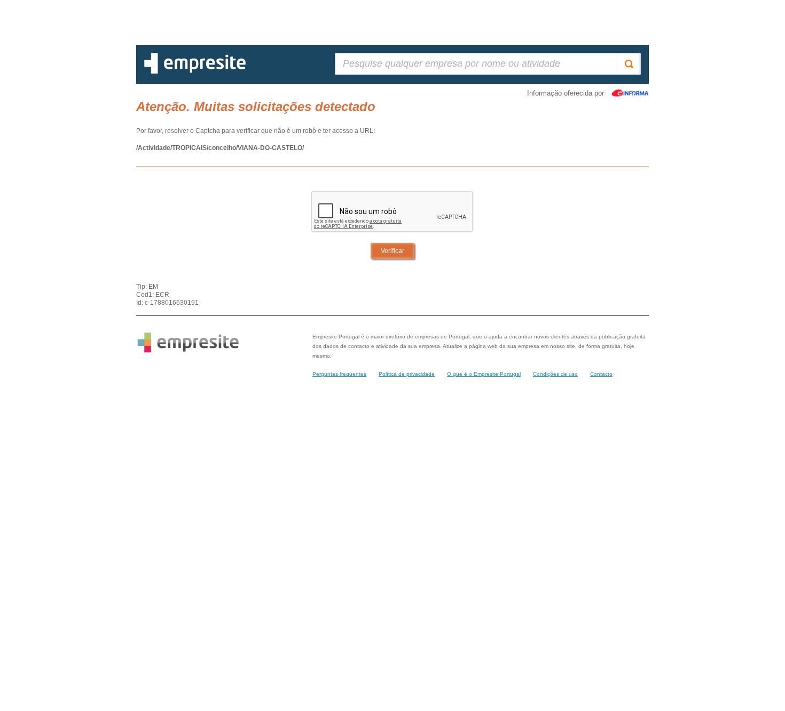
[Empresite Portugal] (195, 71)
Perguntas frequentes (339, 374)
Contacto (601, 374)
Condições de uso (555, 374)
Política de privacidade (407, 374)
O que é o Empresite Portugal (484, 374)
